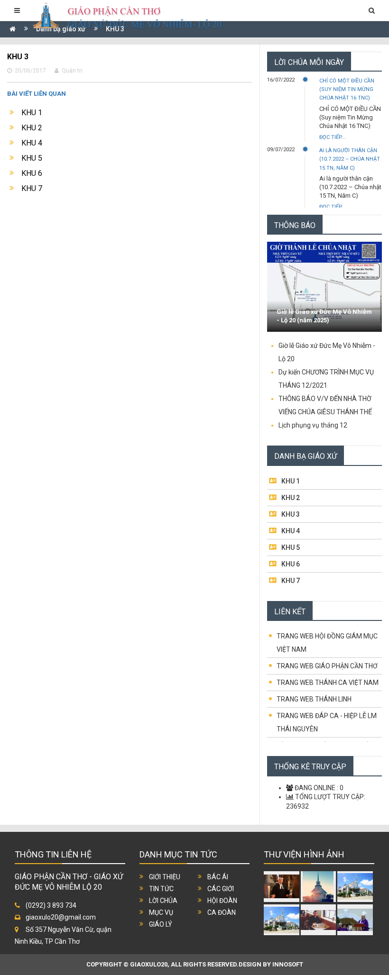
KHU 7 (31, 188)
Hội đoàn (222, 900)
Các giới (220, 889)
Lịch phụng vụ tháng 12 (312, 425)
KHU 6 (31, 173)
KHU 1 (31, 112)
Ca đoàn (221, 912)
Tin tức (161, 889)
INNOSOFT (287, 964)
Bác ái (217, 877)
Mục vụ (161, 912)
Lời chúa (163, 900)
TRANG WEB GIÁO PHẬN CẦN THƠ (327, 666)
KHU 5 (31, 158)
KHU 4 (31, 142)
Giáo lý (160, 924)
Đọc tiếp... (332, 137)
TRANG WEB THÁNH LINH (314, 699)
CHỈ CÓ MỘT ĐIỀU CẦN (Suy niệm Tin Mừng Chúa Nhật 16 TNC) (346, 89)
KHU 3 (290, 514)
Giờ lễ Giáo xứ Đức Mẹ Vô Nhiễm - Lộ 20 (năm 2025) (324, 316)
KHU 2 (31, 127)
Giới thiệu (164, 877)
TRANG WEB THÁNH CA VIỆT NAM (328, 682)
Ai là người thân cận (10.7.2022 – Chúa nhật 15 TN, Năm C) (349, 159)
